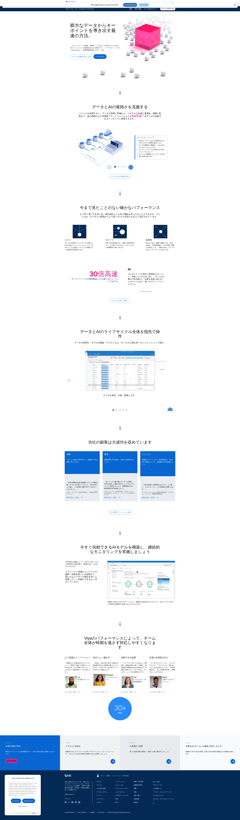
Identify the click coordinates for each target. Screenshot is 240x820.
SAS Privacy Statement (31, 788)
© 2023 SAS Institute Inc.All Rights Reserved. (118, 812)
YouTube (76, 802)
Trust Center (101, 812)
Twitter (69, 802)
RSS (79, 802)
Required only (28, 801)
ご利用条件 (92, 812)
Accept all (15, 801)
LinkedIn (72, 802)
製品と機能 (138, 9)
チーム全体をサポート (150, 9)
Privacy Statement (81, 812)
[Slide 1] (115, 167)
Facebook (66, 802)
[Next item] (130, 167)
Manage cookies (22, 806)
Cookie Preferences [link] (70, 812)
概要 (130, 9)
